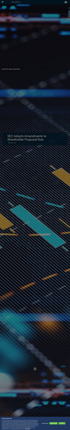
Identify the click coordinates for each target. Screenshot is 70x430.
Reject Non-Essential (53, 423)
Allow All (62, 423)
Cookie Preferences (45, 423)
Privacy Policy (27, 428)
